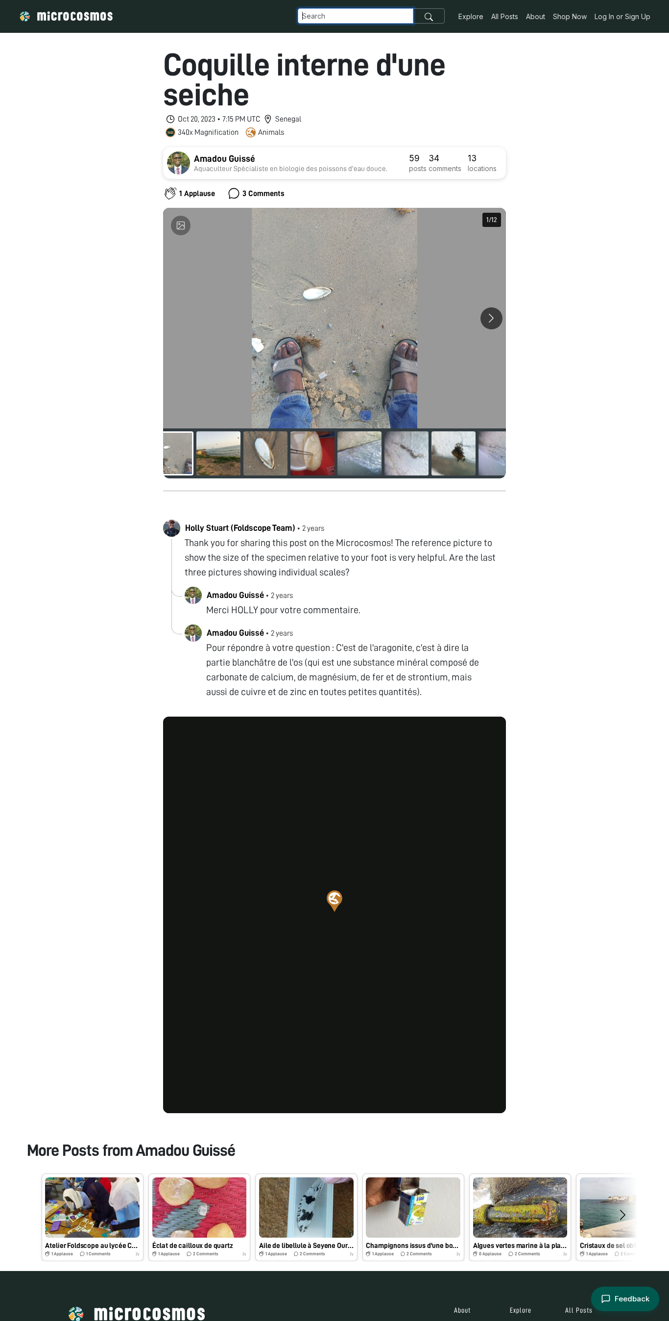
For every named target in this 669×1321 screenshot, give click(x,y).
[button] (334, 901)
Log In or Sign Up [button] (622, 16)
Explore (470, 16)
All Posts (504, 16)
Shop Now (570, 16)
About (535, 16)
